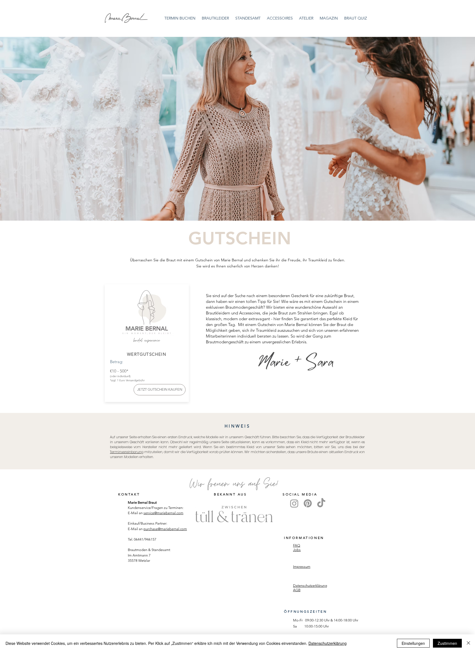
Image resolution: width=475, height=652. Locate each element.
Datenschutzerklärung (327, 643)
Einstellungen (413, 643)
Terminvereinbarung (126, 452)
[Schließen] (468, 643)
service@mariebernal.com (163, 513)
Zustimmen (447, 643)
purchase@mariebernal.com (165, 529)
